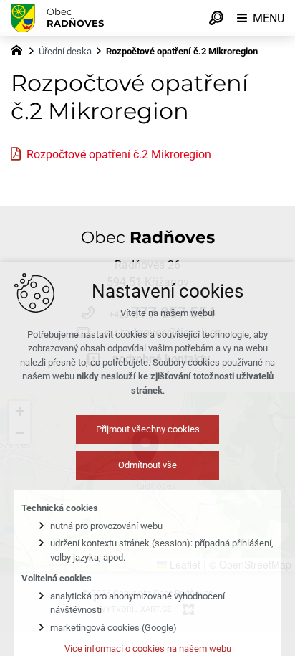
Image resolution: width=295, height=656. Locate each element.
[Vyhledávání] (216, 18)
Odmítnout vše (147, 465)
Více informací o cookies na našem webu (147, 648)
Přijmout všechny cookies (148, 429)
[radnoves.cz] (20, 48)
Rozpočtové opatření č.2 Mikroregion (118, 154)
